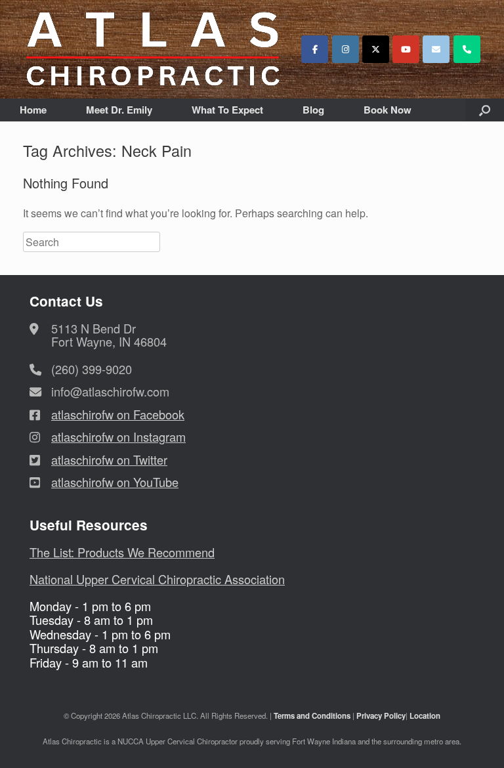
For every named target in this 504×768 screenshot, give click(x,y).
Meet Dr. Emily (119, 109)
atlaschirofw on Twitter (109, 459)
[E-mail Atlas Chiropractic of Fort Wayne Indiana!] (436, 49)
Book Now (387, 109)
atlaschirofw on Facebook (117, 414)
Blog (313, 109)
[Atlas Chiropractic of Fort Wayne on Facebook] (314, 49)
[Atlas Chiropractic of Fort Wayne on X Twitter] (375, 49)
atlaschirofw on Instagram (118, 436)
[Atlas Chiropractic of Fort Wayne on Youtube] (405, 49)
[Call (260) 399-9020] (466, 49)
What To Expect (227, 109)
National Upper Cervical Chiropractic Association (157, 578)
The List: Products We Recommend (122, 552)
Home (33, 109)
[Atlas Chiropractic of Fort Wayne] (153, 49)
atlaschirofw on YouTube (114, 481)
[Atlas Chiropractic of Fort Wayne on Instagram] (345, 49)
